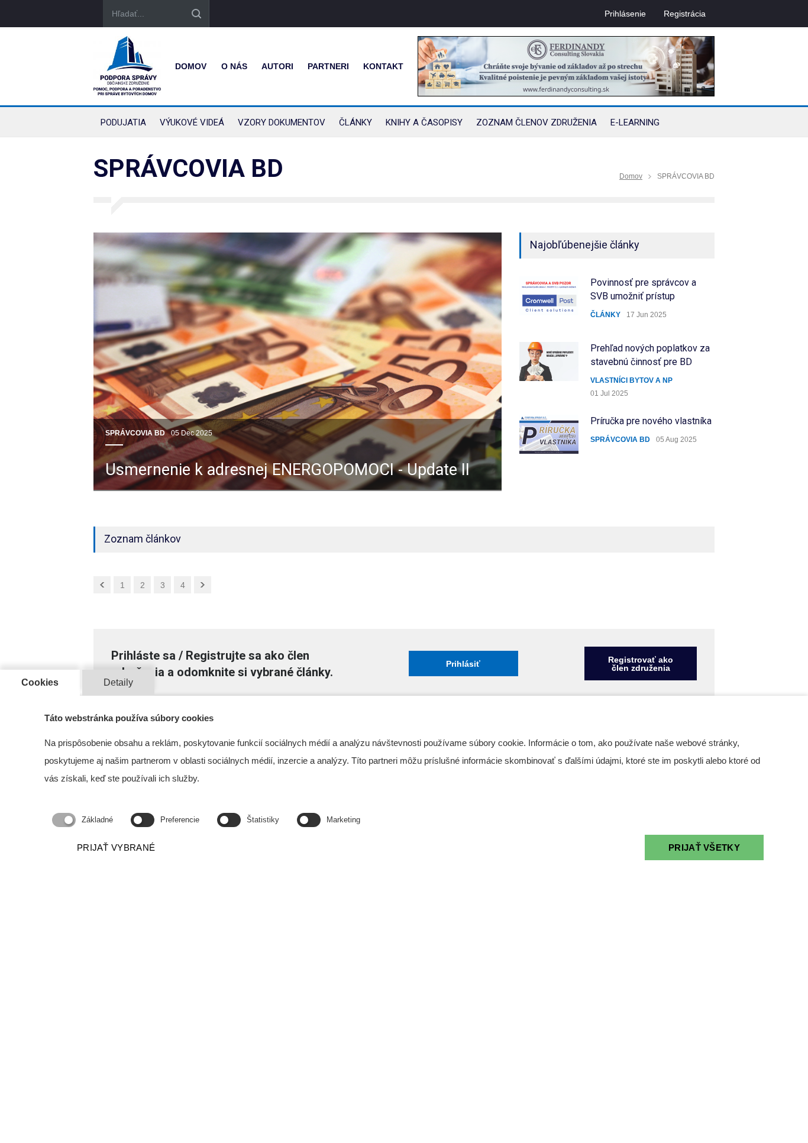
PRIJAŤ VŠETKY (704, 847)
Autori (277, 66)
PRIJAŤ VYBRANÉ (116, 847)
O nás (234, 66)
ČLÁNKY (605, 315)
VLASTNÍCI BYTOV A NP (631, 380)
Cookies (40, 682)
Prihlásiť (463, 664)
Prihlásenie (625, 13)
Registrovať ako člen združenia (640, 664)
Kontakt (383, 66)
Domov (190, 66)
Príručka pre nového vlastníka (651, 421)
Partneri (328, 66)
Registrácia (685, 13)
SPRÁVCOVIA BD (135, 433)
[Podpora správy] (127, 66)
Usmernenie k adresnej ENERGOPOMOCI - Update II (287, 469)
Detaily (118, 682)
